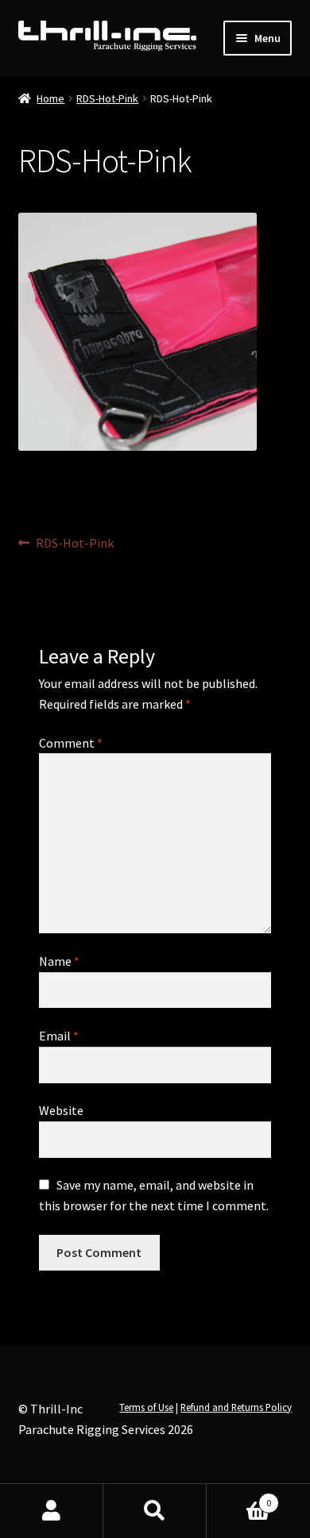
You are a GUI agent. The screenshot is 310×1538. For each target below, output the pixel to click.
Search (155, 1511)
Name (59, 961)
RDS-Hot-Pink (107, 98)
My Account (51, 1511)
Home (50, 98)
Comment (71, 743)
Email (59, 1036)
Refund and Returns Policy (236, 1407)
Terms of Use (146, 1407)
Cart (239, 1497)
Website (61, 1110)
